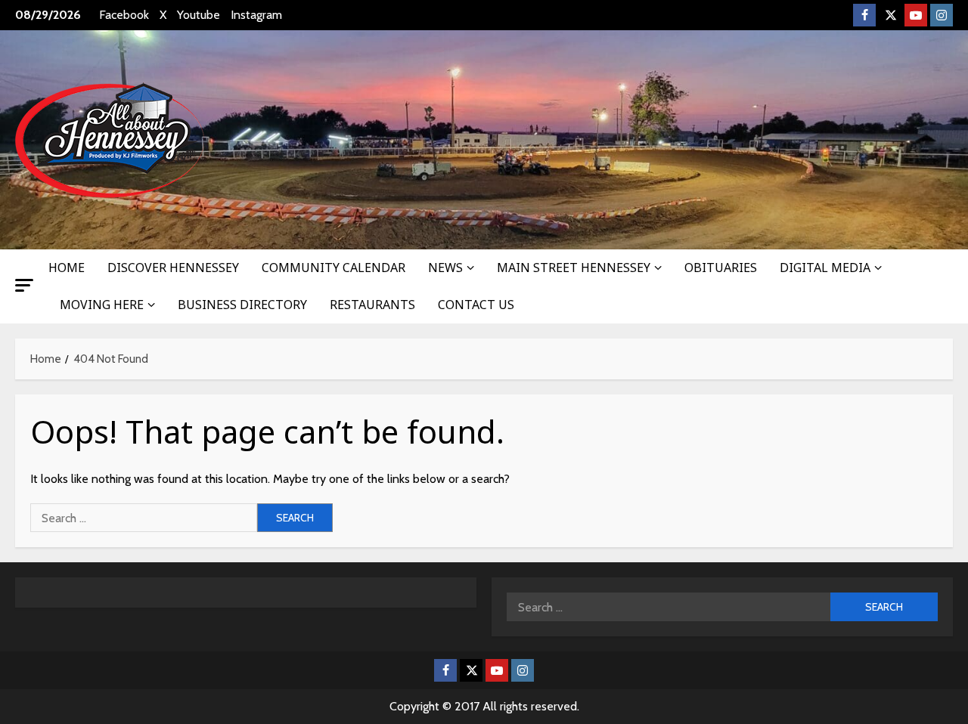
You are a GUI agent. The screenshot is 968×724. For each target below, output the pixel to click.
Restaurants (372, 304)
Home (66, 267)
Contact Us (476, 304)
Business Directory (242, 304)
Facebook (124, 15)
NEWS (445, 267)
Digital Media (825, 267)
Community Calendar (333, 267)
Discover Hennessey (173, 267)
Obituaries (720, 267)
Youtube (198, 15)
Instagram (256, 15)
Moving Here (102, 304)
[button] (24, 285)
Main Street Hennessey (573, 267)
